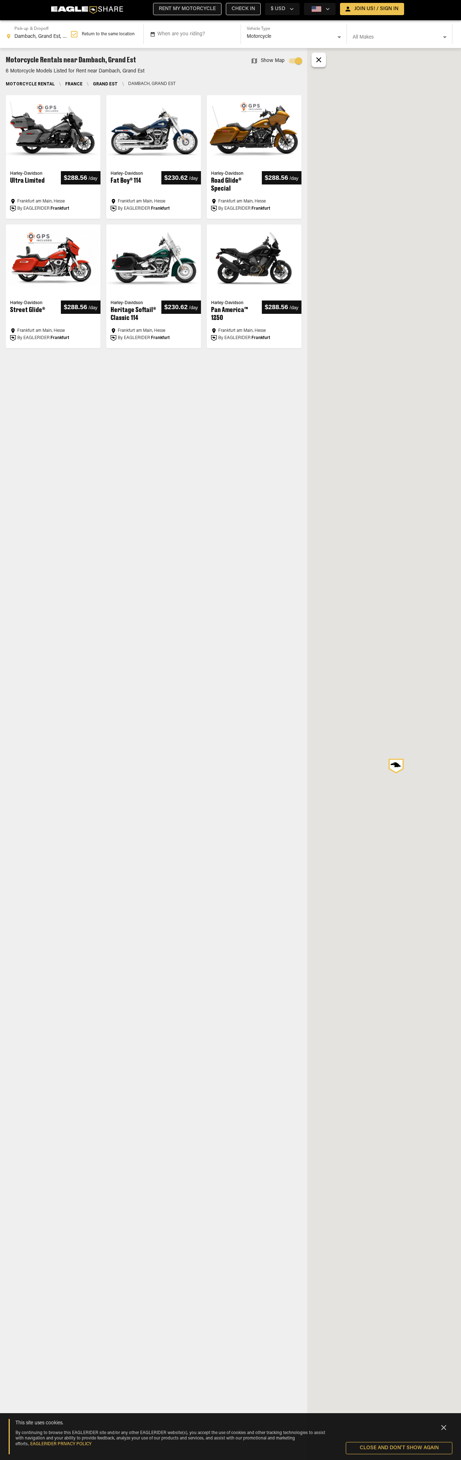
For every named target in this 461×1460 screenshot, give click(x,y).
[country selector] (320, 9)
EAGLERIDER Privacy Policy (60, 1444)
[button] (187, 9)
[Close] (443, 1427)
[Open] (339, 37)
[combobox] (38, 34)
